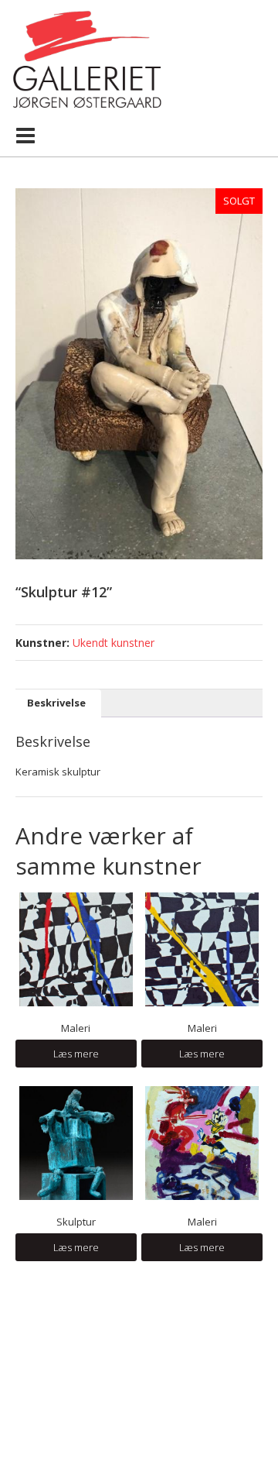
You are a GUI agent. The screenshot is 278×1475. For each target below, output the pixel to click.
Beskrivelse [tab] (56, 703)
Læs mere (76, 1054)
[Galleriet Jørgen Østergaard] (87, 58)
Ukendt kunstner (113, 642)
